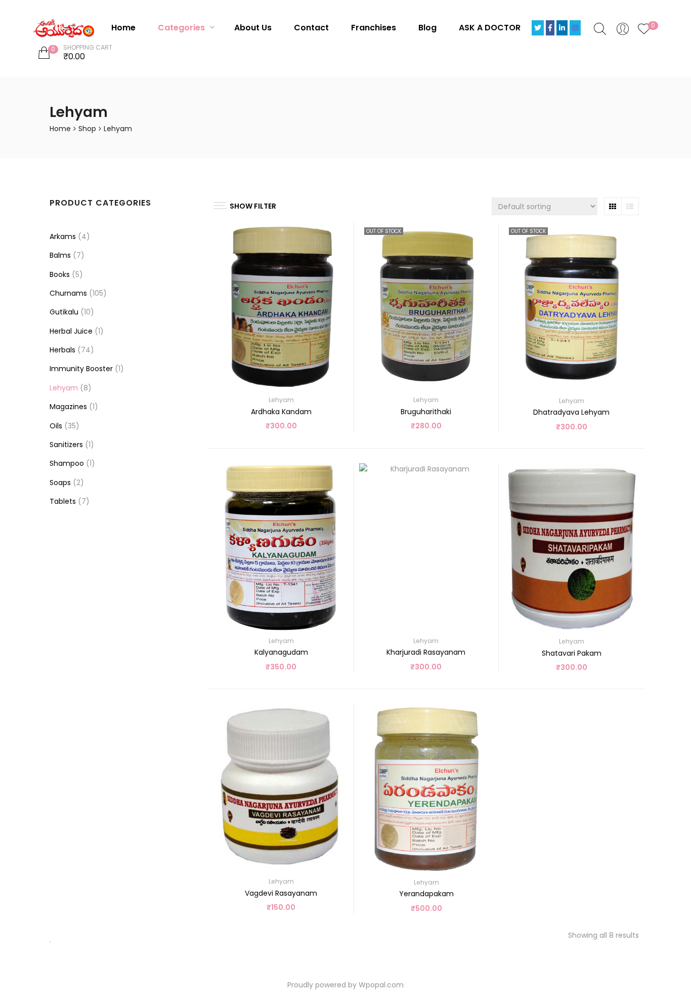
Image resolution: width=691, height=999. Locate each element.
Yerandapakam (426, 894)
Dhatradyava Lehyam (571, 412)
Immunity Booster (81, 369)
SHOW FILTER (253, 206)
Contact (311, 27)
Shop (87, 129)
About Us (253, 27)
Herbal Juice (71, 331)
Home (123, 27)
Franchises (373, 27)
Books (60, 274)
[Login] (623, 28)
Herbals (62, 350)
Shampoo (67, 463)
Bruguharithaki (426, 412)
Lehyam (281, 399)
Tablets (63, 501)
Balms (60, 255)
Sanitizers (66, 444)
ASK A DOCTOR (490, 27)
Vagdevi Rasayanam (281, 893)
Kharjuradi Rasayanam (425, 652)
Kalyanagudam (281, 652)
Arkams (63, 236)
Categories (182, 27)
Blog (427, 27)
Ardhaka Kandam (281, 412)
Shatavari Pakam (571, 653)
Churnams (68, 293)
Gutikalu (64, 312)
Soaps (60, 482)
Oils (56, 426)
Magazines (68, 407)
